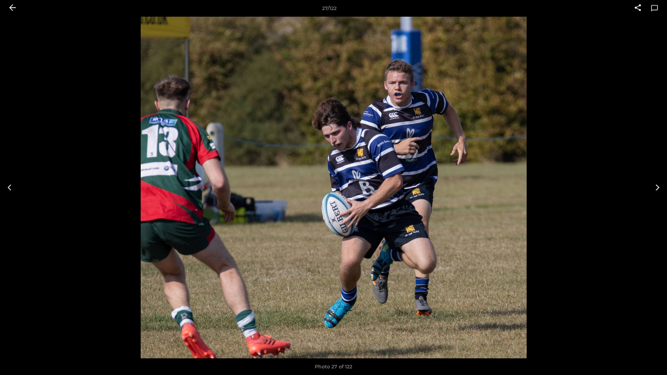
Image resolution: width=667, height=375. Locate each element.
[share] (638, 8)
